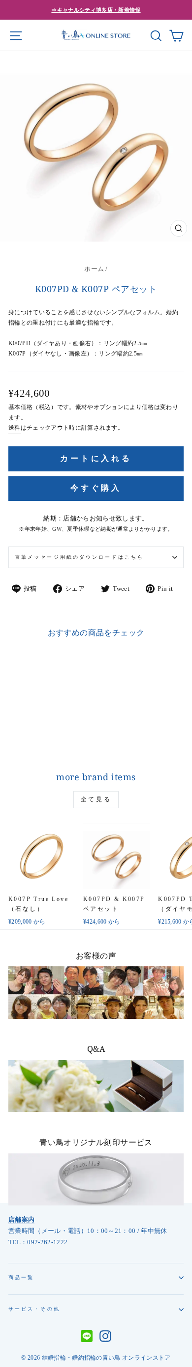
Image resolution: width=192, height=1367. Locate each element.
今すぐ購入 (96, 488)
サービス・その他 (34, 1309)
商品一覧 (21, 1277)
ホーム (94, 269)
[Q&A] (96, 1086)
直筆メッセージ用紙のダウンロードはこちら (79, 557)
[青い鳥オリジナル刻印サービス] (96, 1179)
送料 (14, 428)
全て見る (96, 799)
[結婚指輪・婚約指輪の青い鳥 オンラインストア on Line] (86, 1337)
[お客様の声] (96, 992)
